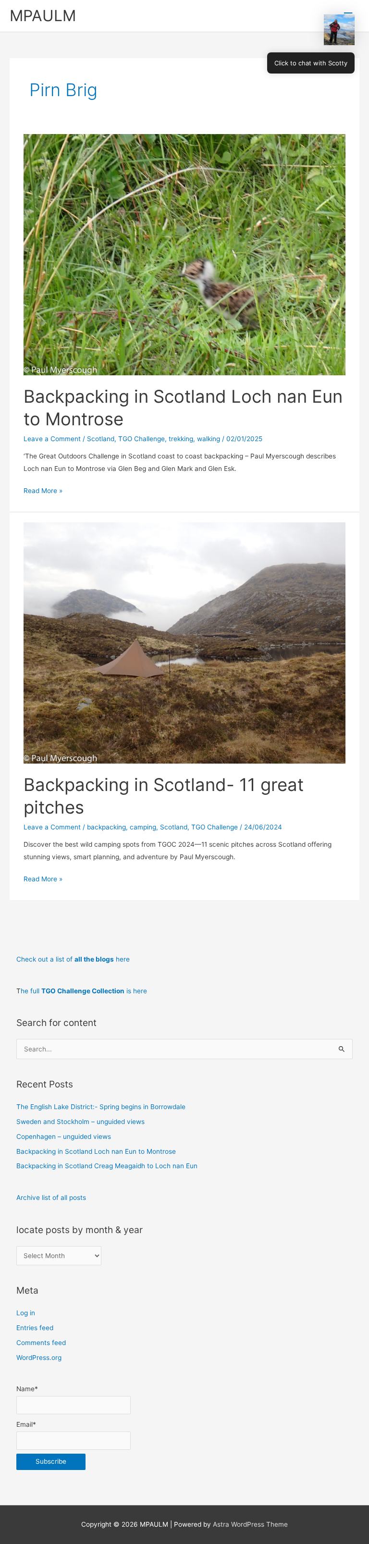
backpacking (106, 827)
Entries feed (34, 1328)
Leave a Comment (52, 439)
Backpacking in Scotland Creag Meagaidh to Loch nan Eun (106, 1166)
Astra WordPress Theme (250, 1524)
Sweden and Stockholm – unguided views (80, 1121)
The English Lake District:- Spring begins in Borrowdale (100, 1107)
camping (143, 827)
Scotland (100, 439)
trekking (181, 439)
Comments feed (41, 1342)
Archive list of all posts (51, 1197)
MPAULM (43, 15)
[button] (339, 29)
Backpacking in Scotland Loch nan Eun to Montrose (96, 1151)
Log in (25, 1313)
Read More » (43, 491)
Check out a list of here (73, 959)
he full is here (84, 991)
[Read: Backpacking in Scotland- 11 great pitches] (184, 642)
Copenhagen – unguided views (63, 1136)
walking (208, 439)
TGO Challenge (141, 439)
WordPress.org (39, 1357)
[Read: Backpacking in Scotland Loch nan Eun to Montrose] (184, 254)
